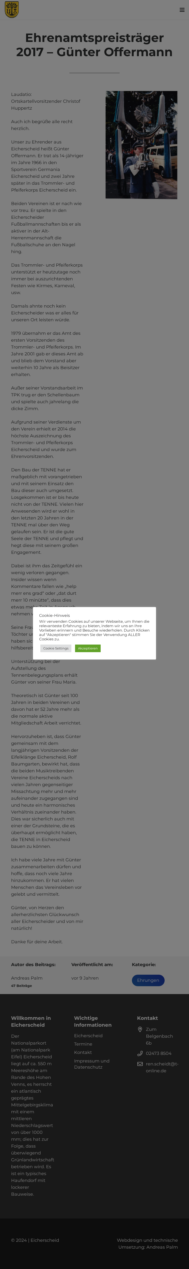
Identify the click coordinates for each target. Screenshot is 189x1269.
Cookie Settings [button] (55, 648)
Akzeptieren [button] (88, 648)
